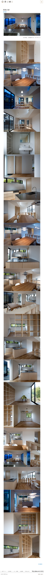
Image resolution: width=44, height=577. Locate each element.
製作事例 (5, 11)
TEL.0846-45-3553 (37, 571)
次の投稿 (40, 564)
